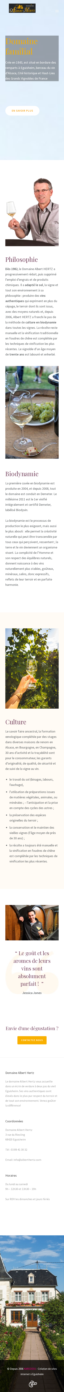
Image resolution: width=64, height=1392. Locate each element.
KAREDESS (30, 1368)
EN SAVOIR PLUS (22, 110)
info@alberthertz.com (27, 1159)
